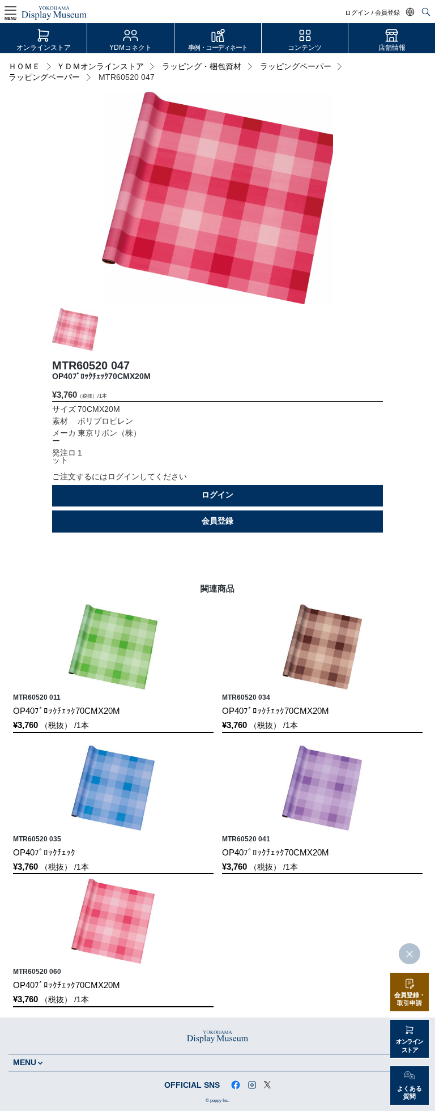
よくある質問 (409, 1092)
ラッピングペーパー (295, 66)
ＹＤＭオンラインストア (100, 66)
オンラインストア (43, 48)
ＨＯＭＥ (24, 66)
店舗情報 (392, 48)
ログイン (217, 495)
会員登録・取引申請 (409, 999)
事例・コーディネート (218, 48)
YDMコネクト (130, 48)
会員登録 (217, 521)
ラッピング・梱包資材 (201, 66)
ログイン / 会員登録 (372, 13)
